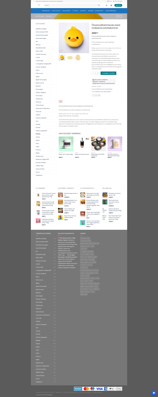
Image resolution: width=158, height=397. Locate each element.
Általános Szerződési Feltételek (45, 392)
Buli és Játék (66, 10)
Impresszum (59, 392)
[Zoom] (60, 51)
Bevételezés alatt (41, 48)
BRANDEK (91, 10)
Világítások (39, 175)
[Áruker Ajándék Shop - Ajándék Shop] (38, 5)
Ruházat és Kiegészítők (42, 159)
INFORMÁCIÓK (99, 10)
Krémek (38, 127)
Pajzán (38, 140)
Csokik (38, 57)
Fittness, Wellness (41, 92)
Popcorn (38, 149)
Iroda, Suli (38, 111)
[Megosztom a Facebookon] (93, 95)
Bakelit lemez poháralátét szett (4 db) (98, 154)
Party (37, 143)
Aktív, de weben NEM (42, 32)
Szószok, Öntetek (41, 162)
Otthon (75, 10)
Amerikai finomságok (42, 35)
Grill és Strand (40, 105)
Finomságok (46, 10)
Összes (49, 16)
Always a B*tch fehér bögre (66, 154)
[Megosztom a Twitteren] (96, 95)
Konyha (38, 124)
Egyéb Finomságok (41, 79)
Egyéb (37, 76)
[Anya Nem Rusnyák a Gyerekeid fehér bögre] (115, 144)
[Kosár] (111, 5)
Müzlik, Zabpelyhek (41, 130)
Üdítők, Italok (40, 165)
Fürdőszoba (39, 99)
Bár (37, 41)
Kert (37, 121)
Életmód (83, 10)
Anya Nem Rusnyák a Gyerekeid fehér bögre (114, 154)
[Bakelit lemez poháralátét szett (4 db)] (98, 144)
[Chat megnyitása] (153, 392)
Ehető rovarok (40, 83)
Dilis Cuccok (56, 10)
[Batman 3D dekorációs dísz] (82, 144)
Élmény (88, 291)
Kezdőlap (40, 16)
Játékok (38, 114)
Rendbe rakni (39, 156)
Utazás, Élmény (40, 169)
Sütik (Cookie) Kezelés (85, 392)
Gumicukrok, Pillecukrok (43, 108)
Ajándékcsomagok (41, 28)
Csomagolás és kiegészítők (43, 63)
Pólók (37, 146)
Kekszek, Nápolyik (41, 118)
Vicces (38, 172)
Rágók (38, 153)
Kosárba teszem (108, 73)
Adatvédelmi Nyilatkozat (70, 392)
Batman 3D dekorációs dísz (82, 154)
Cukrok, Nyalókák (41, 67)
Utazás (96, 286)
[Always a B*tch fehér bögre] (66, 144)
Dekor (37, 70)
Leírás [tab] (61, 102)
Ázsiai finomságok (41, 38)
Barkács (38, 44)
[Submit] (99, 5)
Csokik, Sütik (39, 60)
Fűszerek (38, 102)
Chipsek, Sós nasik (41, 54)
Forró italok (39, 95)
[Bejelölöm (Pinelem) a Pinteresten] (99, 95)
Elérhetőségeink (111, 10)
